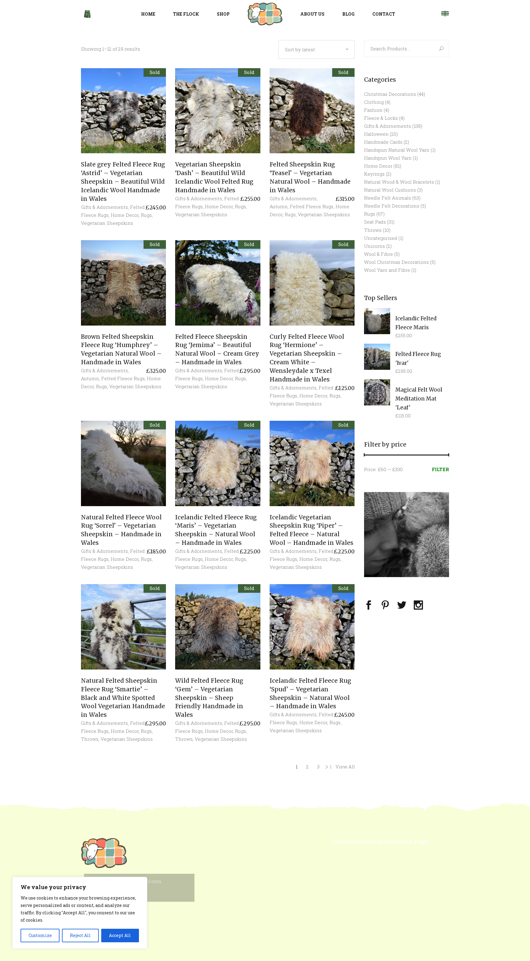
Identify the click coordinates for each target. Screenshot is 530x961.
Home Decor (125, 215)
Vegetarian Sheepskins (107, 223)
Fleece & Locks (381, 118)
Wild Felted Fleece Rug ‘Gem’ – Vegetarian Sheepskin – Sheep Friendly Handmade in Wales (209, 698)
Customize (40, 935)
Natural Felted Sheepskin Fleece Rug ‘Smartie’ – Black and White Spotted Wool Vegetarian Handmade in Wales (123, 698)
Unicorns (374, 246)
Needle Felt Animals (387, 198)
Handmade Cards (383, 142)
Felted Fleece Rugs (311, 206)
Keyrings (374, 174)
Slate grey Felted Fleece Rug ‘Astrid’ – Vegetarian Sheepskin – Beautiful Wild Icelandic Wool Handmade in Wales (123, 181)
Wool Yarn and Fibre (387, 270)
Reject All (80, 935)
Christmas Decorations (390, 94)
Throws (89, 739)
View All (345, 767)
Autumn (279, 206)
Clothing (374, 102)
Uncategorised (380, 238)
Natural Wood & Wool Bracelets (399, 182)
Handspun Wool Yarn (388, 158)
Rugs (146, 215)
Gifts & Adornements (104, 207)
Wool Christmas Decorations (396, 262)
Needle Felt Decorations (391, 206)
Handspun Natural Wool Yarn (396, 150)
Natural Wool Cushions (390, 190)
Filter (440, 469)
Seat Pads (375, 222)
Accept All (120, 935)
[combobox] (316, 49)
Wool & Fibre (378, 254)
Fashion (373, 110)
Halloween (376, 134)
